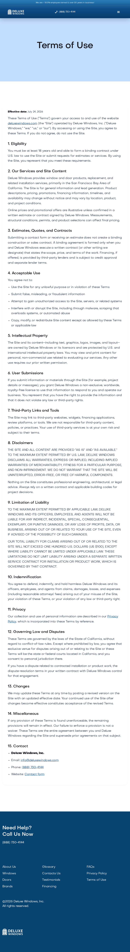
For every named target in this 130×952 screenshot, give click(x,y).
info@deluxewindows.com (40, 760)
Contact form (35, 774)
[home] (14, 12)
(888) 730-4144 (33, 767)
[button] (118, 12)
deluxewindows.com (22, 123)
